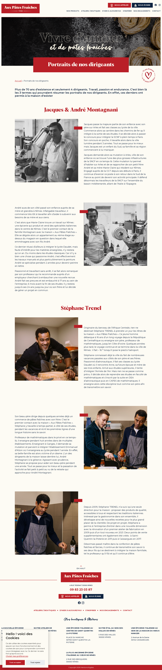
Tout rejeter (35, 662)
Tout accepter (15, 662)
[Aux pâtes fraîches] (20, 8)
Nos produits (73, 11)
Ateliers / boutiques (45, 610)
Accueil (18, 81)
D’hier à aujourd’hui (111, 11)
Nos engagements (142, 11)
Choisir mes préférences (17, 656)
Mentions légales (87, 667)
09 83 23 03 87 (81, 589)
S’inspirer (127, 11)
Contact (156, 11)
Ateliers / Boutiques (90, 11)
